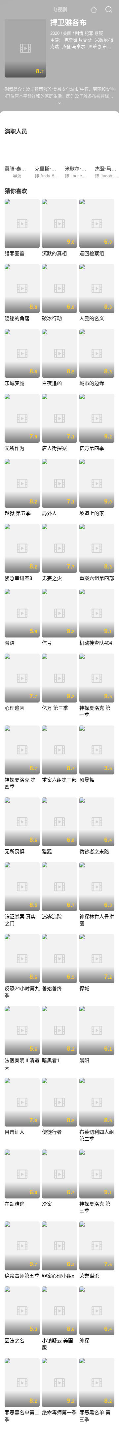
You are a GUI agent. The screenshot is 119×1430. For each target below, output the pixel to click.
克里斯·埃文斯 (78, 40)
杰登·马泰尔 (73, 46)
